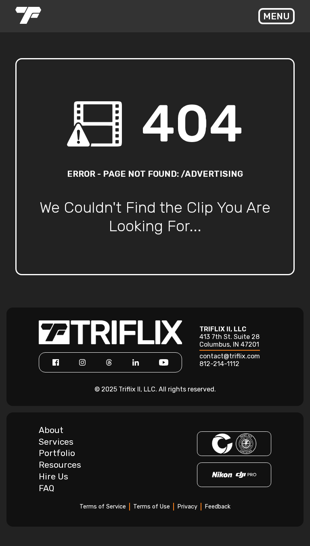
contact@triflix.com (229, 356)
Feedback (217, 506)
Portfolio (57, 453)
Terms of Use (151, 506)
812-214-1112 (219, 364)
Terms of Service (103, 506)
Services (56, 442)
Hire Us (53, 476)
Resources (60, 465)
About (51, 430)
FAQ (46, 488)
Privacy (187, 506)
